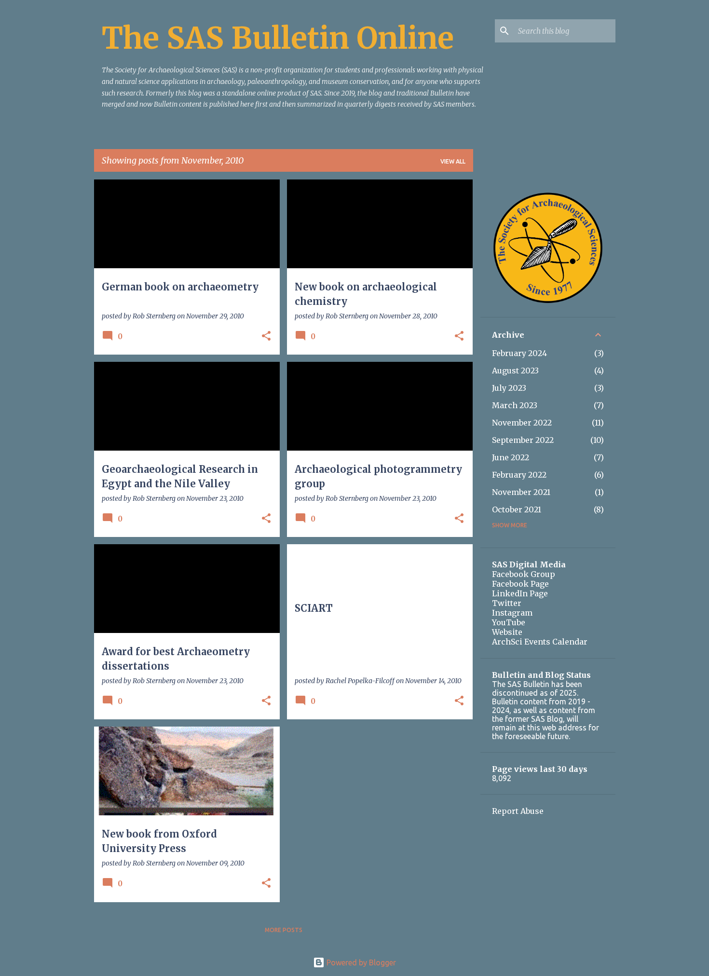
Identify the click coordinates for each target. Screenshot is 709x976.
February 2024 (519, 353)
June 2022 (510, 457)
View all (452, 161)
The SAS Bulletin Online (278, 38)
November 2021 (521, 492)
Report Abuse (518, 811)
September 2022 (523, 440)
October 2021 (516, 509)
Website (507, 632)
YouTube (508, 622)
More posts (283, 930)
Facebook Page (520, 584)
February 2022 (519, 475)
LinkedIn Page (520, 593)
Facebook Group (523, 574)
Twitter (506, 603)
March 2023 (514, 405)
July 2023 (509, 388)
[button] (266, 336)
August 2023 (515, 370)
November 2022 (522, 422)
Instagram (512, 613)
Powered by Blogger (360, 962)
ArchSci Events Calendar (539, 641)
